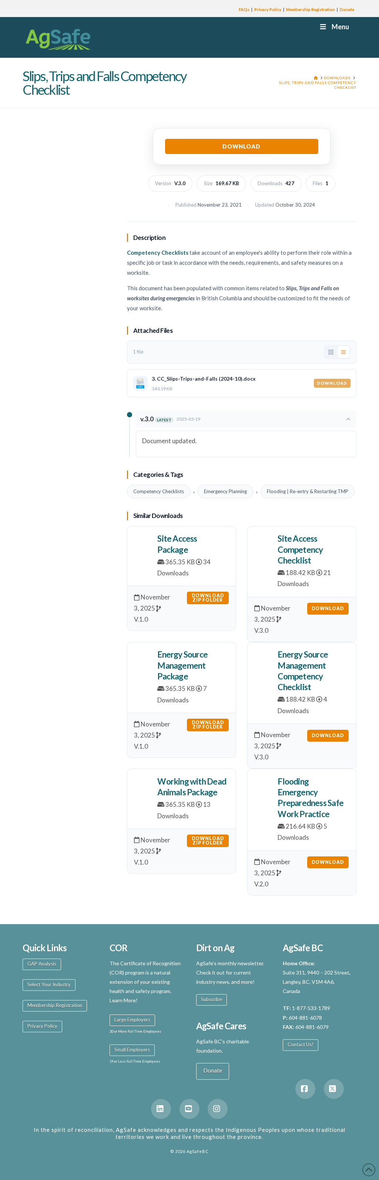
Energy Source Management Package (182, 665)
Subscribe (211, 999)
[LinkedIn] (161, 1109)
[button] (246, 419)
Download (241, 146)
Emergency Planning (225, 491)
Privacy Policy (267, 9)
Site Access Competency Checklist (300, 549)
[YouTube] (189, 1109)
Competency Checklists (158, 491)
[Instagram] (218, 1109)
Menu (340, 27)
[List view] (343, 352)
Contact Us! (300, 1044)
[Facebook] (305, 1089)
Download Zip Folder (208, 598)
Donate (347, 9)
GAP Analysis (41, 964)
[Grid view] (331, 352)
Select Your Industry (49, 984)
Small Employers (132, 1050)
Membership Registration (310, 9)
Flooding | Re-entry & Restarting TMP (307, 491)
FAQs (244, 9)
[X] (334, 1089)
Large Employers (132, 1020)
